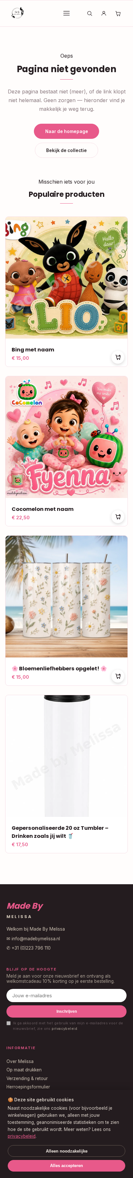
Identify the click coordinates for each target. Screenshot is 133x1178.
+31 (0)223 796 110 (31, 948)
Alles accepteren (66, 1165)
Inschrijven (66, 1011)
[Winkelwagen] (118, 13)
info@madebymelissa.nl (36, 938)
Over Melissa (20, 1061)
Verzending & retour (27, 1078)
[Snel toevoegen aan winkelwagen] (117, 357)
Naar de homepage (66, 131)
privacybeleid (64, 1028)
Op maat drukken (24, 1069)
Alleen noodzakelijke (66, 1151)
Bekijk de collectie (66, 150)
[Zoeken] (90, 13)
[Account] (103, 13)
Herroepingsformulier (28, 1086)
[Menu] (66, 13)
